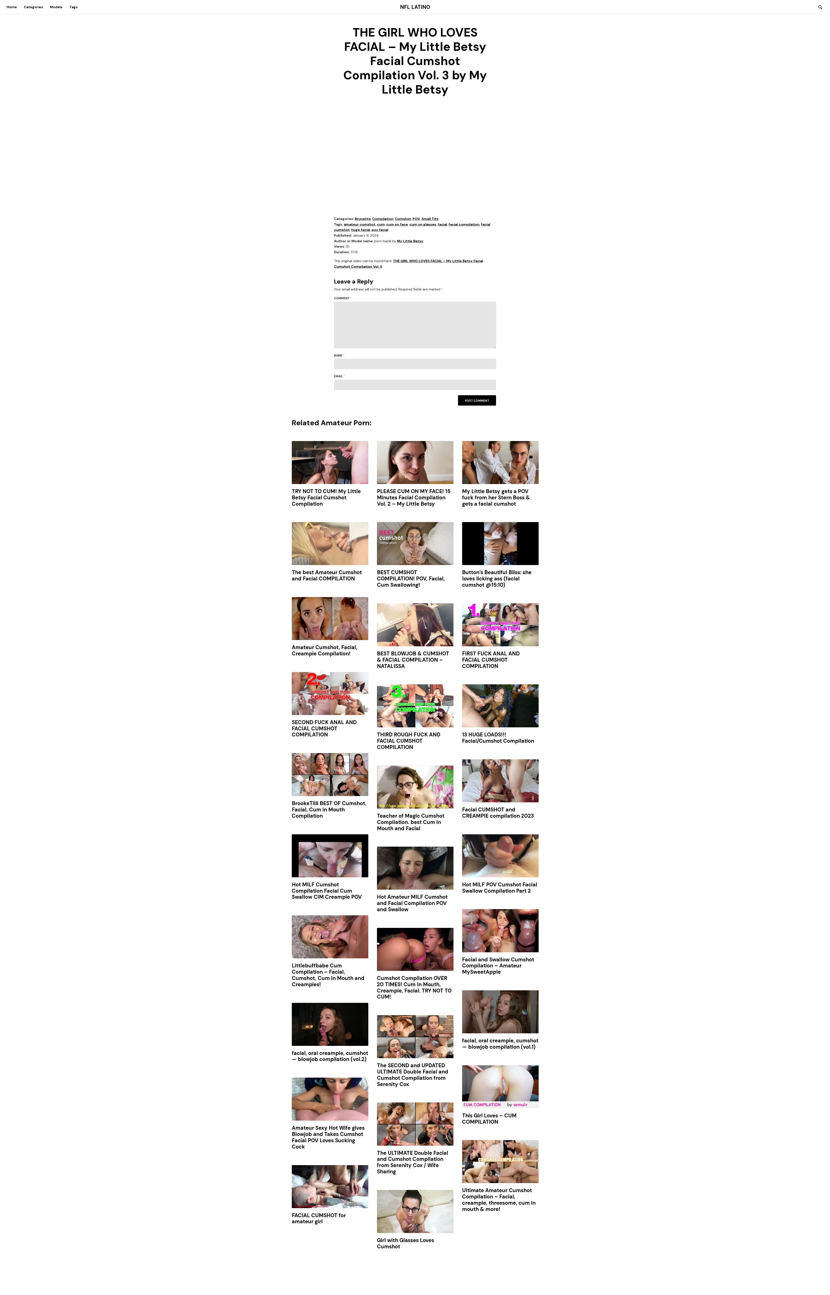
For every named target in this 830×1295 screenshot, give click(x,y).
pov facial (380, 230)
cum (381, 224)
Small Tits (430, 219)
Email (339, 376)
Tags (73, 7)
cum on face (397, 224)
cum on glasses (422, 224)
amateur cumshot (359, 224)
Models (56, 7)
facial (442, 224)
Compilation (382, 219)
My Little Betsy (410, 241)
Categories (33, 7)
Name (339, 355)
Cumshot (403, 219)
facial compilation (464, 224)
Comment (343, 298)
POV (416, 219)
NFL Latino (415, 7)
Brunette (363, 219)
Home (12, 7)
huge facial (360, 230)
